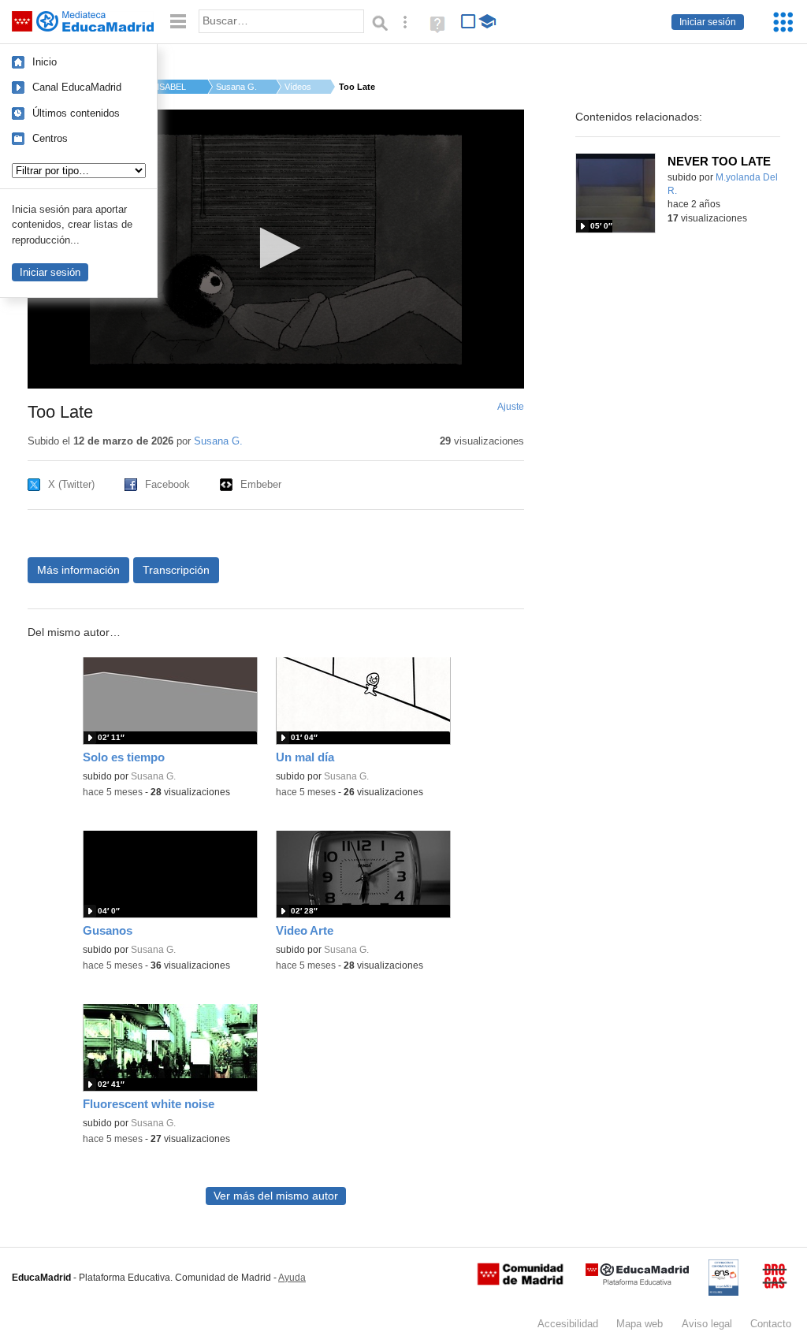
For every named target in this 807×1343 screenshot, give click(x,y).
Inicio (44, 62)
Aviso (707, 1324)
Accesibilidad (567, 1324)
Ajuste (510, 406)
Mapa (639, 1324)
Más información (78, 570)
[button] (275, 248)
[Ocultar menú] (178, 21)
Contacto (770, 1324)
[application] (276, 249)
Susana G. (236, 86)
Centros (50, 138)
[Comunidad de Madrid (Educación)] (520, 1281)
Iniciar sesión (707, 22)
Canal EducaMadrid (76, 87)
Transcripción (176, 570)
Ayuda (292, 1277)
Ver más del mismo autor (276, 1196)
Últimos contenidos (76, 113)
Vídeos (297, 86)
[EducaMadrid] (637, 1281)
